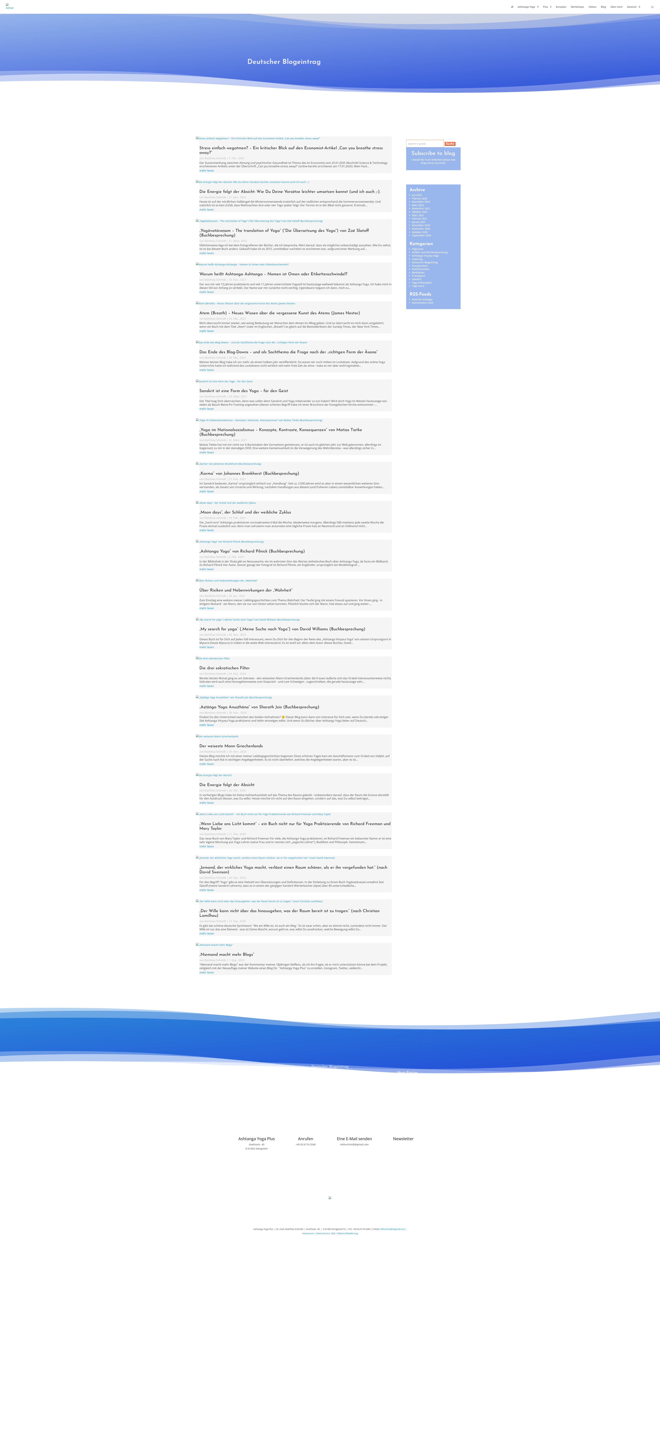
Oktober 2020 (420, 232)
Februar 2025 (419, 198)
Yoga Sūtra (418, 286)
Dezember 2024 (421, 201)
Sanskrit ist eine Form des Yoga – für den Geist (243, 391)
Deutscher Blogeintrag (425, 262)
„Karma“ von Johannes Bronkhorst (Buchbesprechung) (249, 474)
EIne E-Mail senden (354, 1138)
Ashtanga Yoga (526, 7)
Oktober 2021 (420, 211)
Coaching (417, 259)
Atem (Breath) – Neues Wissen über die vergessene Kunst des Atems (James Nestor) (279, 313)
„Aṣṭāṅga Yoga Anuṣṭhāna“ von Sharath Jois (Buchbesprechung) (259, 707)
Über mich (616, 7)
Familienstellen (421, 269)
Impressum (308, 1233)
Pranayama (418, 275)
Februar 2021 (419, 218)
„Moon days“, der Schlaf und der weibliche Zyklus (245, 512)
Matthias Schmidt (215, 158)
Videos (592, 7)
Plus (545, 7)
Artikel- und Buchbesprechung (430, 252)
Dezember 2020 (421, 225)
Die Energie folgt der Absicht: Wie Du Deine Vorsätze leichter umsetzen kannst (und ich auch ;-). (289, 192)
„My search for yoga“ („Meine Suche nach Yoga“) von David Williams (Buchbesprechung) (282, 629)
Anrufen (305, 1138)
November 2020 (421, 228)
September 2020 (421, 235)
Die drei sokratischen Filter (224, 668)
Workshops (577, 7)
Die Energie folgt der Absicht (227, 785)
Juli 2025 (417, 195)
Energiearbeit (420, 265)
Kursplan (561, 7)
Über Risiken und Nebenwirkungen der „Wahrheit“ (246, 590)
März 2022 (418, 205)
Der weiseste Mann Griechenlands (231, 746)
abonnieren (403, 1151)
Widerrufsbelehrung (347, 1233)
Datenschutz (322, 1233)
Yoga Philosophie (422, 282)
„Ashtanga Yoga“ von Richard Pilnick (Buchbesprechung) (252, 551)
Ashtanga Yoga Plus (256, 1138)
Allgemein (418, 249)
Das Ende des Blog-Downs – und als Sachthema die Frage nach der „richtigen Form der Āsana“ (288, 352)
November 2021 (421, 208)
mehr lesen (206, 170)
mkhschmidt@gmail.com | (393, 1229)
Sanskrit (416, 279)
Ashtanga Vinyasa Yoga (425, 255)
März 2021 (418, 215)
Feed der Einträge (422, 299)
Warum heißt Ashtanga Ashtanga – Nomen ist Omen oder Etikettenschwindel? (273, 274)
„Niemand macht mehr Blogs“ (226, 955)
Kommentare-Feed (422, 302)
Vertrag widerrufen (330, 1187)
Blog (603, 7)
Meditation (418, 272)
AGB (333, 1233)
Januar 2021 (419, 222)
